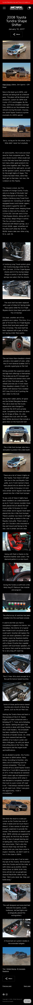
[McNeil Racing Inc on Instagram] (7, 994)
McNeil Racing (11, 969)
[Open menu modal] (4, 8)
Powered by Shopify (8, 1001)
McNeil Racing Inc (17, 999)
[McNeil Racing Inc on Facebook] (4, 994)
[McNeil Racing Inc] (16, 8)
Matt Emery (7, 85)
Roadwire (6, 971)
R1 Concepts (21, 969)
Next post (27, 986)
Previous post (7, 986)
